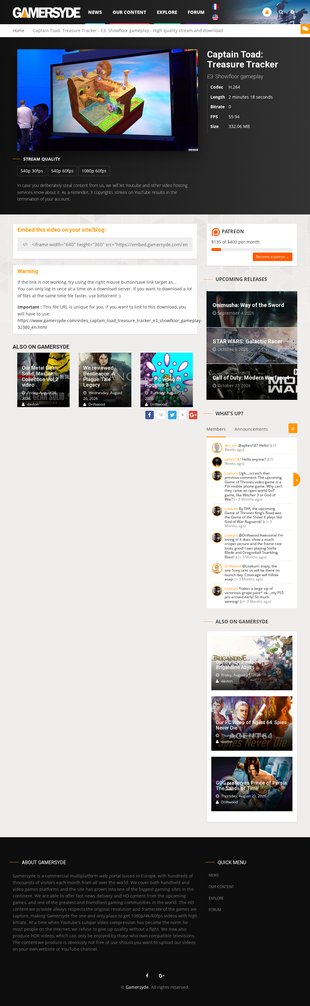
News (95, 12)
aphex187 (233, 459)
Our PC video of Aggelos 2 (163, 382)
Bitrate (217, 106)
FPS (214, 116)
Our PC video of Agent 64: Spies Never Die (251, 725)
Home (19, 30)
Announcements (251, 429)
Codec (216, 87)
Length (217, 97)
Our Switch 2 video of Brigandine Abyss (239, 664)
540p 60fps (62, 171)
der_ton (231, 445)
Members (216, 429)
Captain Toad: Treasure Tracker (242, 59)
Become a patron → (272, 256)
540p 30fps (32, 171)
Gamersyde (137, 987)
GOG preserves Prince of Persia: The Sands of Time (252, 785)
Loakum (231, 473)
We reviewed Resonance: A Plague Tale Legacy (99, 376)
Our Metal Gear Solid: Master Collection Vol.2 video (40, 376)
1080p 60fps (94, 171)
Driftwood (233, 566)
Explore (167, 12)
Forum (196, 12)
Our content (129, 12)
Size (214, 126)
